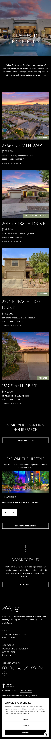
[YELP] (33, 668)
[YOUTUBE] (19, 668)
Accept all (25, 732)
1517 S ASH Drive (19, 385)
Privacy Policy (26, 691)
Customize (25, 725)
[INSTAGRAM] (12, 668)
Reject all (25, 719)
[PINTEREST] (4, 673)
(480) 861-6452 (8, 652)
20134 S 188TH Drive (23, 223)
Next (13, 512)
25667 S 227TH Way (22, 145)
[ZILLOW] (41, 668)
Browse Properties (25, 440)
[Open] (25, 116)
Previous (5, 512)
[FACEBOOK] (4, 668)
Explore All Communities (25, 525)
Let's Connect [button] (25, 584)
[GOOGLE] (26, 668)
